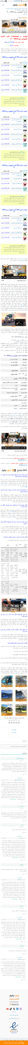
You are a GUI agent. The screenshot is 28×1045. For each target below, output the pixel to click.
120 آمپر (22, 306)
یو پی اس (15, 415)
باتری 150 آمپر (22, 98)
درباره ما (14, 1011)
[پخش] (24, 277)
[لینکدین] (17, 1009)
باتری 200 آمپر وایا (18, 227)
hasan (19, 879)
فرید (20, 838)
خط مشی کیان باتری (14, 1015)
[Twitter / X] (14, 1009)
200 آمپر (9, 42)
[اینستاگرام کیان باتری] (20, 1009)
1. (21, 280)
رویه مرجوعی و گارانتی (14, 1018)
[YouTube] (7, 1009)
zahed (19, 959)
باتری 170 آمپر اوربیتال (17, 139)
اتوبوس (23, 260)
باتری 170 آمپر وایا (18, 129)
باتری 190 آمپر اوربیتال (17, 183)
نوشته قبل (14, 729)
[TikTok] (11, 1009)
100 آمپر (12, 511)
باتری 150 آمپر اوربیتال (17, 85)
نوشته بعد (14, 732)
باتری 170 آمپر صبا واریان (16, 134)
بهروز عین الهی (17, 780)
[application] (14, 271)
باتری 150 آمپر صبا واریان (16, 80)
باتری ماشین (18, 101)
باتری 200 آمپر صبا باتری (16, 223)
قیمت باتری (13, 52)
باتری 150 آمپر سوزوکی (16, 89)
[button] (14, 271)
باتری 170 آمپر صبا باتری (16, 124)
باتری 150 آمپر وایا (18, 75)
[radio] (19, 722)
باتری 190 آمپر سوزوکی (16, 188)
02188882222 (17, 1)
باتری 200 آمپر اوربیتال (17, 237)
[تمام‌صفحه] (3, 277)
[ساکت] (6, 277)
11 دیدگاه (25, 14)
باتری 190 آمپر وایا (18, 178)
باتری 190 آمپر (22, 196)
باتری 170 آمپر (22, 152)
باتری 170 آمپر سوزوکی (16, 143)
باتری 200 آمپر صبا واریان (16, 232)
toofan (19, 919)
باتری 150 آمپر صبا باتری (16, 70)
